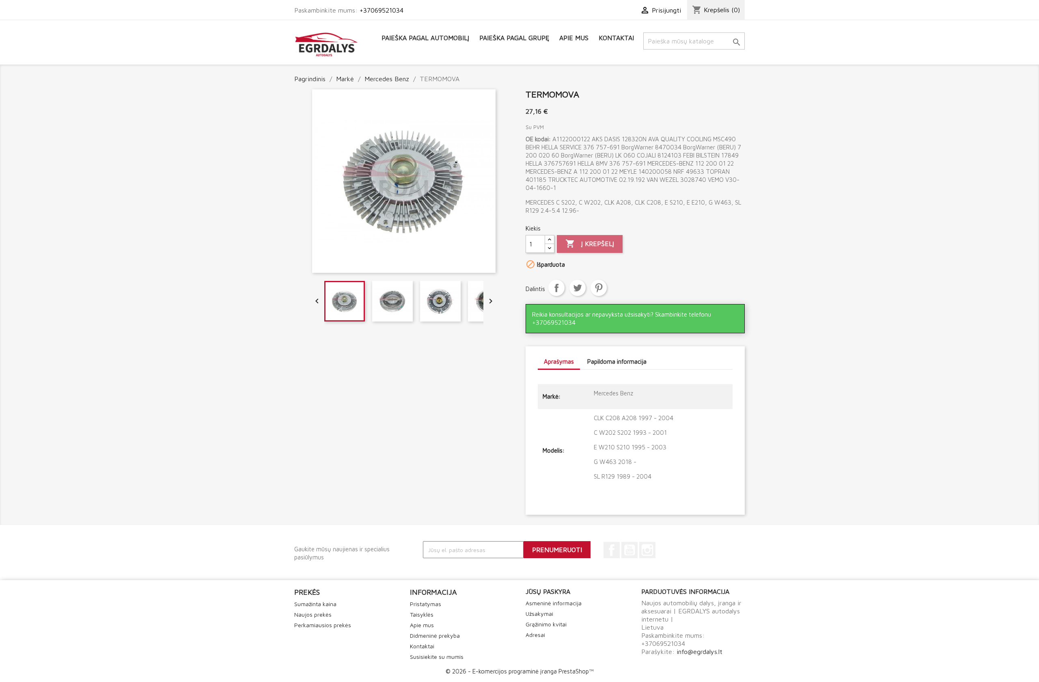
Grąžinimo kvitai (546, 624)
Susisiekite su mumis (436, 656)
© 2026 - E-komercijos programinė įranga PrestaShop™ (519, 671)
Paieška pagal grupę (514, 37)
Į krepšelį (589, 243)
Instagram (647, 550)
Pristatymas (425, 603)
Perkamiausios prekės (322, 625)
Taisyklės (421, 614)
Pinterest (599, 288)
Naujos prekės (313, 614)
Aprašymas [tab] (559, 361)
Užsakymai (539, 613)
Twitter (577, 288)
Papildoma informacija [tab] (617, 361)
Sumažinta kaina (315, 603)
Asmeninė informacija (554, 603)
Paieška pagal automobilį (425, 37)
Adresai (535, 634)
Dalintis (556, 288)
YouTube (629, 550)
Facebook (612, 550)
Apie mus (573, 37)
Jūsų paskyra (548, 591)
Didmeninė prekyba (435, 635)
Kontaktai (616, 37)
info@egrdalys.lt (699, 651)
